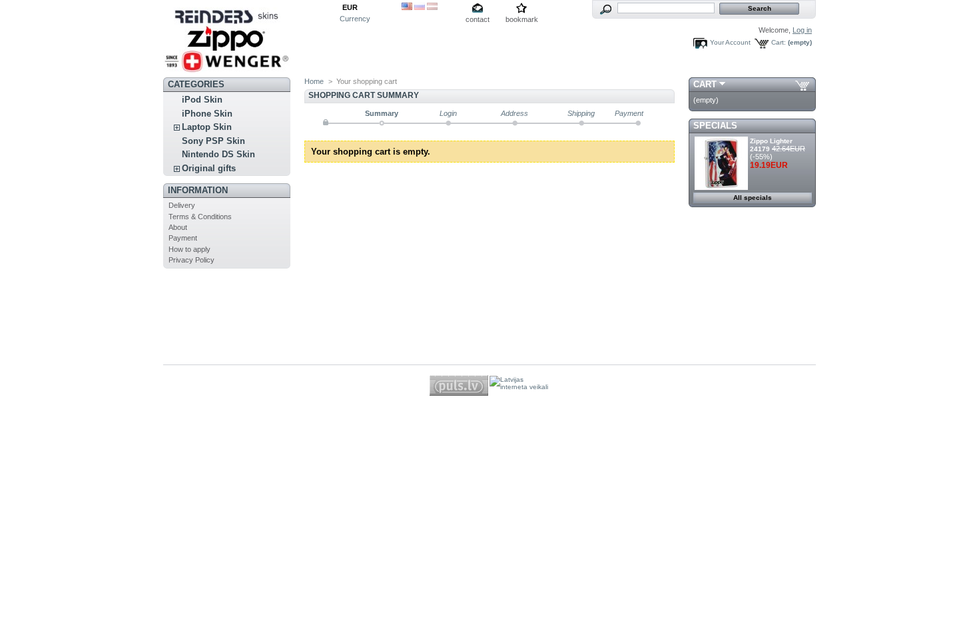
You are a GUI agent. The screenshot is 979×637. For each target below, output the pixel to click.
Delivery (181, 205)
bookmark (521, 19)
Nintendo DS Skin (218, 154)
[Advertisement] (749, 333)
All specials (752, 197)
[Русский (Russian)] (419, 7)
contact (478, 19)
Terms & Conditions (200, 217)
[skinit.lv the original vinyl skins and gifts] (226, 68)
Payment (182, 238)
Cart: (778, 42)
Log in (802, 30)
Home (314, 81)
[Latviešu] (432, 7)
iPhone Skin (207, 114)
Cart (705, 84)
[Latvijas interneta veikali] (519, 386)
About (177, 227)
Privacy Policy (191, 260)
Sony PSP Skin (213, 141)
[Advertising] (752, 292)
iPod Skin (202, 100)
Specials (715, 126)
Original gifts (209, 168)
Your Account (730, 42)
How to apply (189, 249)
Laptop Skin (207, 127)
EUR (350, 7)
